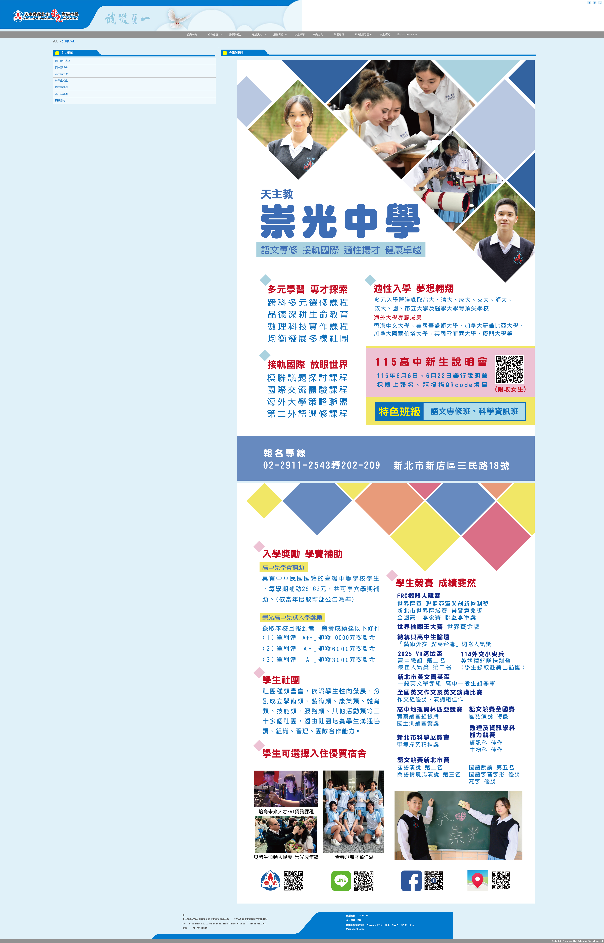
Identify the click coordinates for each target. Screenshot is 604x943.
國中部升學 (61, 87)
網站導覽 (556, 2)
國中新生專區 (62, 60)
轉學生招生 (61, 80)
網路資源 (278, 34)
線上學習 (300, 34)
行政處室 (213, 34)
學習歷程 (339, 34)
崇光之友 (318, 34)
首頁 (567, 2)
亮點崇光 (60, 100)
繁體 (576, 2)
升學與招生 (235, 34)
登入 (546, 2)
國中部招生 (61, 67)
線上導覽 (385, 34)
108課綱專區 (362, 34)
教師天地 (257, 34)
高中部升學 (61, 93)
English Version (405, 34)
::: (539, 2)
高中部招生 (61, 74)
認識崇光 (192, 34)
